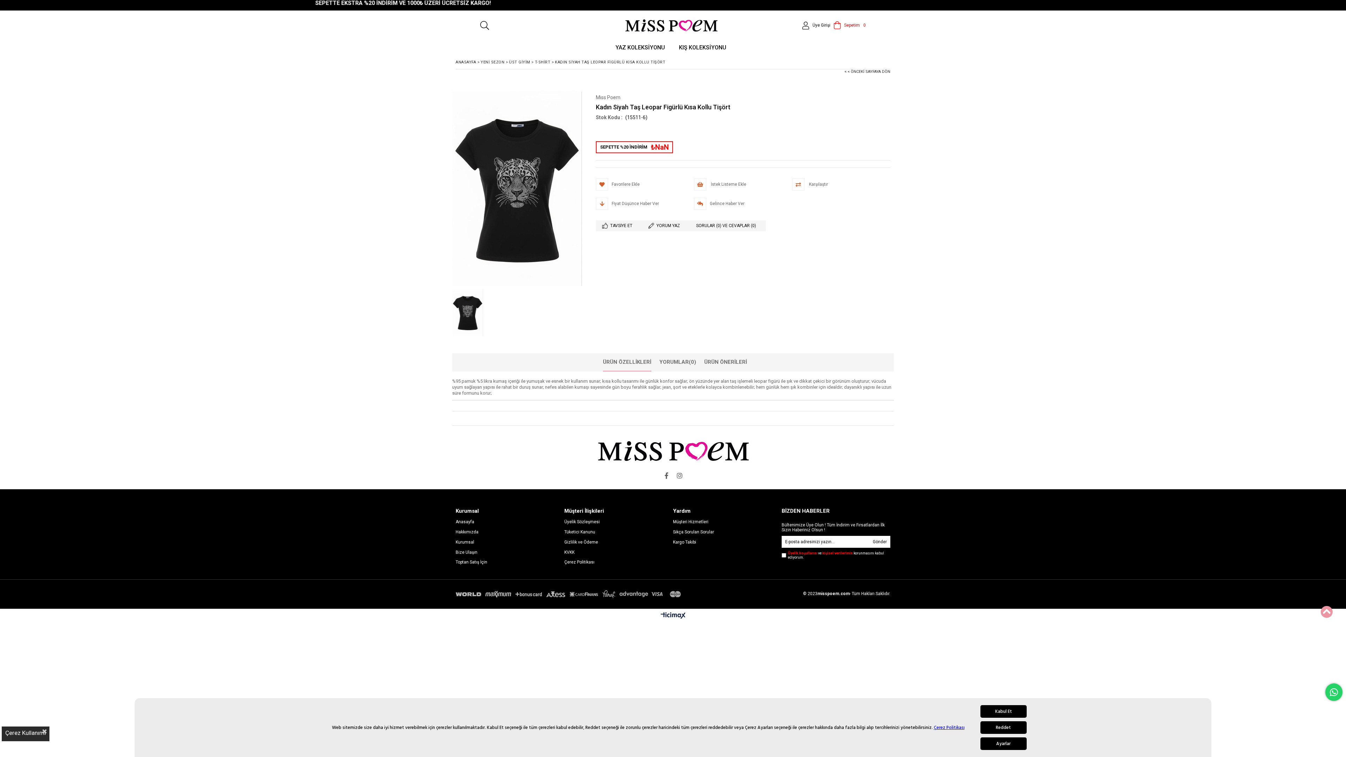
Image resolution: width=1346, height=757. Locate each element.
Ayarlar (1003, 744)
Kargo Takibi (684, 542)
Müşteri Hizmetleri (690, 521)
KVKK (569, 552)
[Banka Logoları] (570, 594)
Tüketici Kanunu (579, 532)
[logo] (673, 451)
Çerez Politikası (949, 727)
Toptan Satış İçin (471, 562)
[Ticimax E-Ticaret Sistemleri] (673, 615)
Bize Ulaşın (466, 552)
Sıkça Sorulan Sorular (693, 532)
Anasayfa (465, 521)
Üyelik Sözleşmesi (582, 521)
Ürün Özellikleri (627, 362)
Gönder (880, 541)
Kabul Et (1003, 711)
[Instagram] (679, 475)
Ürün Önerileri (725, 362)
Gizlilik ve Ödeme (581, 542)
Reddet (1003, 727)
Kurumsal (465, 542)
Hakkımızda (467, 532)
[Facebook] (666, 475)
